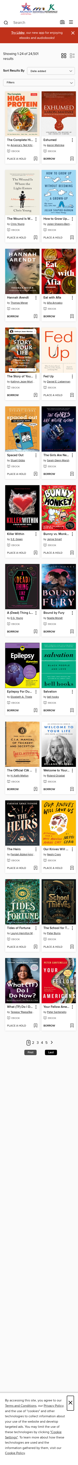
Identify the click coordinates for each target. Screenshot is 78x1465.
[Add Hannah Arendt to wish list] (35, 316)
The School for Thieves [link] (56, 928)
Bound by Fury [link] (53, 613)
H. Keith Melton (19, 775)
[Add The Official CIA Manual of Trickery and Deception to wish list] (35, 789)
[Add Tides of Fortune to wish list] (35, 947)
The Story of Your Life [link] (20, 376)
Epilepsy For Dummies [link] (20, 692)
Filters (11, 82)
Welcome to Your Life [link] (56, 770)
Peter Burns (54, 933)
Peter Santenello (56, 1012)
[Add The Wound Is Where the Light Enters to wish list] (35, 238)
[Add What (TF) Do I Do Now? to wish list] (35, 1026)
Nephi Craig (54, 854)
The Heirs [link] (14, 849)
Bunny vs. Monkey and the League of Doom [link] (56, 534)
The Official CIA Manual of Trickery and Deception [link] (20, 770)
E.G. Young (17, 618)
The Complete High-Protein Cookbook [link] (20, 140)
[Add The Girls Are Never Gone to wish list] (71, 474)
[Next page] (51, 1043)
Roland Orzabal (56, 775)
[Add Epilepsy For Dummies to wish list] (35, 710)
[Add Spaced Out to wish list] (35, 474)
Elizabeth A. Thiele (21, 697)
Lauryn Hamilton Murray (23, 933)
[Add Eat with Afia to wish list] (71, 316)
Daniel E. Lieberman (58, 381)
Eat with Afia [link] (52, 298)
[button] (63, 57)
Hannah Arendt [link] (18, 298)
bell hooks (53, 697)
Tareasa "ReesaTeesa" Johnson (23, 1012)
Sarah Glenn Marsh (58, 460)
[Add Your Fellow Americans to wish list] (71, 1026)
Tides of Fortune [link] (18, 928)
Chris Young (17, 224)
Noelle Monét (55, 618)
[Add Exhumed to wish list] (71, 159)
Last (51, 1052)
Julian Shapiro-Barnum (59, 224)
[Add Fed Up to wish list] (71, 395)
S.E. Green (17, 539)
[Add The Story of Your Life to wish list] (35, 395)
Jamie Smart (54, 539)
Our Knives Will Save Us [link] (56, 849)
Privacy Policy (53, 1406)
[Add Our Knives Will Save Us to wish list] (71, 868)
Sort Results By (14, 71)
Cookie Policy (15, 1453)
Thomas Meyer (19, 303)
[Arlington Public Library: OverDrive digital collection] (39, 8)
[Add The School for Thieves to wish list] (71, 947)
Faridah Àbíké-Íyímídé (23, 854)
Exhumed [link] (50, 140)
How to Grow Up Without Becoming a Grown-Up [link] (56, 219)
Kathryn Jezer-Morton (23, 381)
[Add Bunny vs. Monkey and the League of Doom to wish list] (71, 553)
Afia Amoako (54, 303)
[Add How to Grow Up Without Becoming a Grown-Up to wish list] (71, 238)
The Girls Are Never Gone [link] (56, 455)
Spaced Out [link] (15, 455)
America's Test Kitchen (23, 145)
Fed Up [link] (48, 376)
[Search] (6, 22)
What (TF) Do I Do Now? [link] (20, 1007)
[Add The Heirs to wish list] (35, 868)
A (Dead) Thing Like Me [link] (20, 613)
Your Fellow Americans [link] (56, 1007)
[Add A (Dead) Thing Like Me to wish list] (35, 632)
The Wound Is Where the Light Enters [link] (20, 219)
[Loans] (62, 23)
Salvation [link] (50, 692)
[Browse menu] (71, 22)
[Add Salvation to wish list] (71, 710)
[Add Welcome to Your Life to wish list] (71, 789)
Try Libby (18, 33)
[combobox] (30, 23)
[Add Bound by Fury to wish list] (71, 632)
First (30, 1052)
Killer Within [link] (15, 534)
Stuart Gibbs (18, 460)
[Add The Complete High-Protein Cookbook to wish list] (35, 159)
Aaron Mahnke (55, 145)
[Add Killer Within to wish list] (35, 553)
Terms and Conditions (20, 1406)
